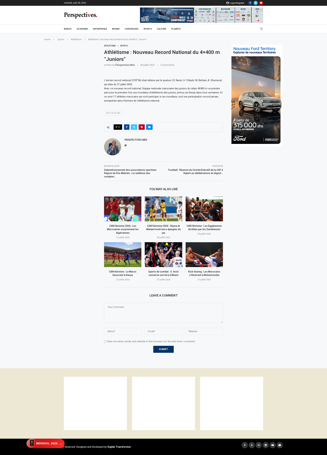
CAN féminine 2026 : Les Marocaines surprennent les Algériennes (123, 229)
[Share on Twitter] (134, 127)
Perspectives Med (125, 65)
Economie (82, 29)
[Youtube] (261, 3)
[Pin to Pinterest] (142, 127)
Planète (176, 29)
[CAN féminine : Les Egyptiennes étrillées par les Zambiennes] (204, 208)
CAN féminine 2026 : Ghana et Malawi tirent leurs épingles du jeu (163, 229)
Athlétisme (76, 39)
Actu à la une (113, 113)
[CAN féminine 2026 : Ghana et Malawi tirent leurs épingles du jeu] (163, 208)
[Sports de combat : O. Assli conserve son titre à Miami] (163, 254)
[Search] (261, 29)
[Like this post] (119, 127)
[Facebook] (250, 3)
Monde (116, 29)
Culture (161, 29)
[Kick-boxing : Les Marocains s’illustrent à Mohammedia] (204, 254)
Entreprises (100, 29)
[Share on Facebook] (126, 127)
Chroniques (131, 29)
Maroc (68, 29)
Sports (147, 29)
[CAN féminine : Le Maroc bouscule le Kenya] (122, 254)
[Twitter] (256, 3)
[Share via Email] (149, 127)
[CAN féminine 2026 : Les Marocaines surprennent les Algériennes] (122, 208)
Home (47, 39)
